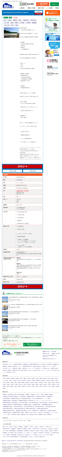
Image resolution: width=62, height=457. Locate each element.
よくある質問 (49, 8)
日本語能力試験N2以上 (14, 436)
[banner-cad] (52, 60)
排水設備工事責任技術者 (25, 398)
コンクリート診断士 (6, 414)
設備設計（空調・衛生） (37, 366)
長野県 (15, 382)
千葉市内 (14, 380)
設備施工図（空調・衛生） (27, 366)
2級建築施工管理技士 (7, 400)
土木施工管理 (15, 17)
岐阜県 (10, 17)
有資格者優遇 (34, 22)
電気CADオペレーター (27, 368)
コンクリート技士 (53, 412)
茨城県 (44, 378)
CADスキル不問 (6, 25)
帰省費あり (21, 426)
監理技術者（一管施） (33, 414)
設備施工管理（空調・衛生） (34, 364)
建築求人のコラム (6, 443)
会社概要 (28, 443)
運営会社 (57, 8)
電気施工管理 (49, 364)
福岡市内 (23, 386)
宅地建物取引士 (50, 396)
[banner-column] (52, 36)
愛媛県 (11, 386)
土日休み (36, 426)
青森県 (17, 378)
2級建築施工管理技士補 (23, 400)
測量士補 (27, 412)
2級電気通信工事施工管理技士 (21, 410)
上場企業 (11, 22)
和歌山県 (29, 384)
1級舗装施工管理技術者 (7, 404)
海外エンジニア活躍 (14, 25)
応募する (37, 13)
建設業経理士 (14, 400)
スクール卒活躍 (33, 432)
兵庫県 (16, 384)
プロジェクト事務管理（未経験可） (15, 364)
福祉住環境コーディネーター (34, 400)
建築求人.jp (4, 440)
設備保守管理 (14, 370)
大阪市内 (8, 384)
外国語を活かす (42, 436)
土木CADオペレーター (7, 368)
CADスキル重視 (49, 434)
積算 (19, 370)
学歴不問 (16, 22)
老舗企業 (46, 430)
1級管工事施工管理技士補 (29, 406)
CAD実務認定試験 (6, 398)
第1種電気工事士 (35, 410)
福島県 (41, 378)
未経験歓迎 (5, 432)
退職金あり (26, 426)
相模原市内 (38, 380)
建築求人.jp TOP (47, 351)
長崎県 (37, 386)
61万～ (25, 420)
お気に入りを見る (33, 170)
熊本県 (41, 386)
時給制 (29, 420)
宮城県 (25, 378)
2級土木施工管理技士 (43, 402)
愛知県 (36, 382)
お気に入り (55, 355)
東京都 (19, 380)
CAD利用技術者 (23, 396)
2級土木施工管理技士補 (53, 402)
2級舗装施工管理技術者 (17, 404)
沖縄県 (4, 388)
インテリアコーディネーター (46, 400)
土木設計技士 (40, 412)
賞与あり (11, 426)
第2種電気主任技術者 (7, 412)
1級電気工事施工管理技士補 (19, 408)
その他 (13, 372)
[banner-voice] (52, 49)
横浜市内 (43, 380)
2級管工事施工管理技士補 (50, 406)
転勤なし (20, 20)
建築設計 (10, 366)
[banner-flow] (52, 24)
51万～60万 (20, 420)
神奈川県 (28, 380)
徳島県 (4, 386)
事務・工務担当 (24, 370)
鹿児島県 (57, 386)
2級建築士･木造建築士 (49, 394)
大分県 (49, 386)
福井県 (8, 382)
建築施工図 (5, 366)
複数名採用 (27, 430)
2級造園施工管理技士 (37, 404)
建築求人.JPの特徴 (31, 8)
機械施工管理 (55, 364)
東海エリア (6, 17)
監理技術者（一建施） (15, 414)
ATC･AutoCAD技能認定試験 (37, 398)
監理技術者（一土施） (24, 414)
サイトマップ (22, 443)
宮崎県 (53, 386)
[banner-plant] (52, 73)
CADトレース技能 (39, 394)
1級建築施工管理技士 (31, 396)
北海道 (4, 378)
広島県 (49, 384)
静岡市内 (27, 382)
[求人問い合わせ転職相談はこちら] (52, 12)
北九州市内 (29, 386)
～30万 (4, 420)
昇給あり (16, 426)
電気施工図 (15, 368)
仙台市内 (29, 378)
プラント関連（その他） (45, 368)
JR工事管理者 (46, 412)
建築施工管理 (25, 364)
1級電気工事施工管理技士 (8, 408)
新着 (4, 426)
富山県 (56, 380)
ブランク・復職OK (6, 434)
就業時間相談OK (12, 430)
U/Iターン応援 (6, 22)
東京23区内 (23, 380)
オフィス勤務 (33, 434)
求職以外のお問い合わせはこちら (50, 358)
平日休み (31, 426)
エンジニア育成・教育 (7, 372)
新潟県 (47, 380)
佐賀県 (33, 386)
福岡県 (19, 386)
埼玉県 (56, 378)
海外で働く (56, 428)
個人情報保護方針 (15, 443)
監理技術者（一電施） (42, 414)
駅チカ (23, 434)
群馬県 (52, 378)
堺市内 (12, 384)
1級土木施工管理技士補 (33, 402)
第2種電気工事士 (43, 410)
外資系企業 (32, 430)
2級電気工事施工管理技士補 (42, 408)
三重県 (45, 382)
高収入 (5, 20)
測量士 (23, 412)
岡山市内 (45, 384)
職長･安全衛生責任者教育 (19, 394)
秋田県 (33, 378)
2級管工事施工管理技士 (39, 406)
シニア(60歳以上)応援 (54, 432)
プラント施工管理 (36, 368)
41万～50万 (14, 420)
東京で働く (50, 428)
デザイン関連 (33, 370)
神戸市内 (20, 384)
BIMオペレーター (41, 370)
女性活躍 (19, 434)
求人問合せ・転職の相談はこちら (48, 356)
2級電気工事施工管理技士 (31, 408)
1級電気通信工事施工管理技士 (8, 410)
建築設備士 (5, 394)
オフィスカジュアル (41, 434)
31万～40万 (9, 420)
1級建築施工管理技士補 (15, 398)
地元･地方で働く (33, 20)
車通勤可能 (15, 20)
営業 (29, 370)
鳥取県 (33, 384)
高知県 (15, 386)
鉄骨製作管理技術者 (6, 402)
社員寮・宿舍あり (26, 20)
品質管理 (9, 370)
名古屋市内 (41, 382)
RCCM (31, 412)
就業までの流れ (41, 8)
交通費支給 (14, 428)
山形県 (37, 378)
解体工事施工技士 (15, 402)
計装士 (29, 410)
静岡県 (23, 382)
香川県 (8, 386)
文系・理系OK (11, 432)
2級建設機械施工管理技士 (8, 406)
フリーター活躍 (26, 432)
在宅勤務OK (24, 428)
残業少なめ (28, 434)
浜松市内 (32, 382)
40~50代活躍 (28, 22)
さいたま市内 (5, 380)
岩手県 (21, 378)
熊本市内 (45, 386)
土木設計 (54, 366)
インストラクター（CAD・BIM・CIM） (52, 370)
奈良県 (25, 384)
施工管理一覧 (5, 364)
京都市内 (57, 382)
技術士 (35, 412)
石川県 (4, 382)
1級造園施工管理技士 (27, 404)
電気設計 (19, 368)
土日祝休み (10, 20)
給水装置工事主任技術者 (40, 396)
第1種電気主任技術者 (52, 410)
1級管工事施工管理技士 (18, 406)
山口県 (57, 384)
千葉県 (10, 380)
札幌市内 (8, 378)
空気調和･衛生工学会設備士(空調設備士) (10, 396)
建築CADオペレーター (17, 366)
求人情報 (54, 351)
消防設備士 (33, 394)
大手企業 (42, 430)
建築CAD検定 (11, 394)
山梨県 (11, 382)
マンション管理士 (47, 398)
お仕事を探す (22, 8)
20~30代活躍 (22, 22)
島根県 (37, 384)
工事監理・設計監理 (54, 368)
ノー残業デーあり (48, 426)
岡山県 (41, 384)
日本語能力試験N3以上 (24, 436)
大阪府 (4, 384)
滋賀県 (49, 382)
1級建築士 (28, 394)
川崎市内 (33, 380)
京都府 (53, 382)
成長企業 (51, 430)
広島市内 (53, 384)
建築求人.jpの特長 (56, 353)
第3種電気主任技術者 (16, 412)
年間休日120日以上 (6, 428)
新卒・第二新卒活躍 (18, 432)
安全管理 (4, 370)
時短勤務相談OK (20, 430)
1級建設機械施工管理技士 (47, 404)
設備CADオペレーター (47, 366)
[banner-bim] (52, 67)
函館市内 (13, 378)
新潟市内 (52, 380)
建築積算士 (49, 414)
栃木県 (48, 378)
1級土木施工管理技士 (24, 402)
